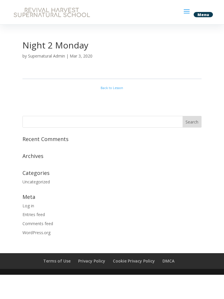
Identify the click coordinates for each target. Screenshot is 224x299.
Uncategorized (36, 182)
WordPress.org (36, 232)
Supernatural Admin (46, 56)
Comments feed (37, 223)
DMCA (168, 261)
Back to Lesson (112, 88)
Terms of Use (57, 261)
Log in (28, 205)
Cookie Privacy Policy (134, 261)
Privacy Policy (91, 261)
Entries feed (33, 214)
